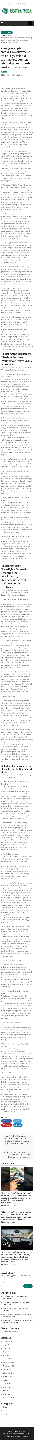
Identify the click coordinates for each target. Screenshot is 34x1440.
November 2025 (8, 1366)
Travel (5, 1414)
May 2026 (6, 1352)
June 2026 (6, 1348)
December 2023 (8, 1398)
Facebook (7, 1121)
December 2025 (8, 1362)
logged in (13, 1276)
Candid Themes (22, 1436)
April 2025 (6, 1391)
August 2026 (7, 1341)
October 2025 (7, 1369)
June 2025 (6, 1384)
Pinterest (7, 1125)
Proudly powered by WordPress (14, 1434)
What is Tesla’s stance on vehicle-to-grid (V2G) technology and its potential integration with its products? (17, 1154)
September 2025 (8, 1373)
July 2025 (6, 1380)
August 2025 (7, 1376)
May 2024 (6, 1394)
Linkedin (18, 1125)
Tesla (5, 1410)
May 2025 (6, 1387)
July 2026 (6, 1345)
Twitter (18, 1121)
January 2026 (7, 1359)
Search (4, 1282)
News (5, 1407)
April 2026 (6, 1355)
